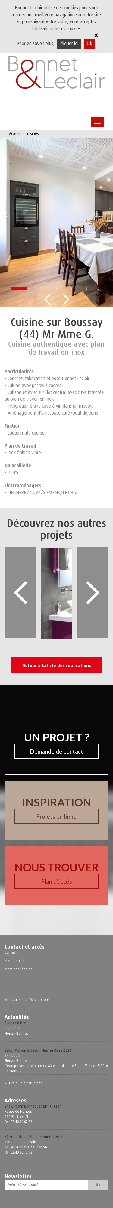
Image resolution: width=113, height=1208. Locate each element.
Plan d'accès (56, 881)
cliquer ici (69, 43)
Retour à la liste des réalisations (56, 665)
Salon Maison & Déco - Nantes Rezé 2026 (38, 1050)
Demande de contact (56, 751)
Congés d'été (15, 1023)
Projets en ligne (56, 816)
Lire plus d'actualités (25, 1083)
